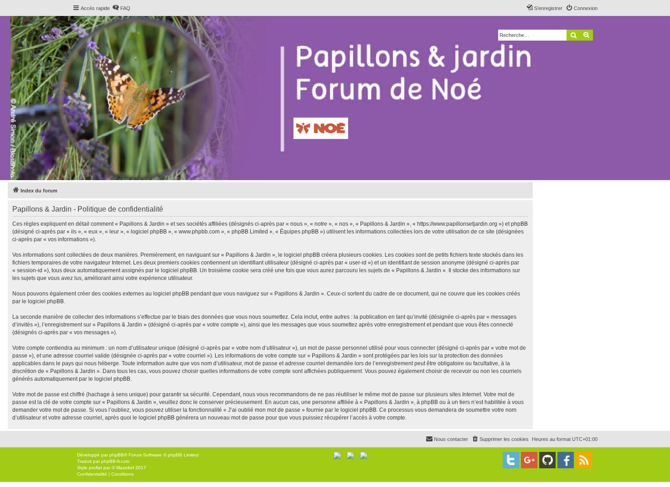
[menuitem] (121, 8)
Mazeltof (125, 467)
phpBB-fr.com (115, 461)
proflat (95, 467)
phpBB (116, 454)
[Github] (547, 460)
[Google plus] (529, 460)
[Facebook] (565, 460)
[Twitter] (511, 460)
